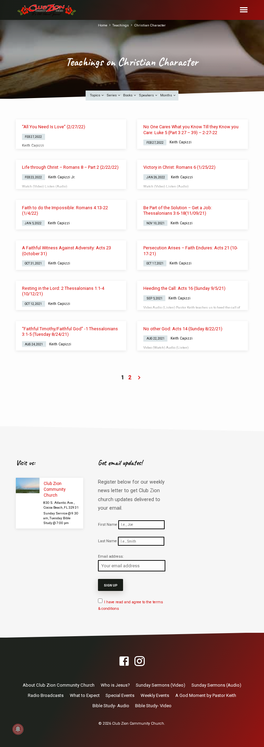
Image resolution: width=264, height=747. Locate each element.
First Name (107, 524)
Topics (95, 95)
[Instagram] (139, 661)
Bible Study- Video (153, 705)
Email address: (111, 556)
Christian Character (150, 25)
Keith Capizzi (33, 145)
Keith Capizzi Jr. (61, 177)
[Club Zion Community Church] (28, 486)
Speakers (147, 95)
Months (166, 95)
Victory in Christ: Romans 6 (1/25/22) (179, 167)
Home (102, 25)
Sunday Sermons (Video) (160, 685)
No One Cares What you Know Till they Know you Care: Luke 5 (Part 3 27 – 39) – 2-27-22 (191, 129)
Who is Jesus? (115, 685)
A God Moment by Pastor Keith (205, 695)
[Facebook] (124, 661)
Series (112, 95)
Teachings (120, 25)
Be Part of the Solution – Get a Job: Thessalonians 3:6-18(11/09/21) (177, 210)
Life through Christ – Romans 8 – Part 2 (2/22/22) (70, 167)
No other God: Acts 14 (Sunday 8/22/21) (182, 328)
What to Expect (85, 695)
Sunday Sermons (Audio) (216, 685)
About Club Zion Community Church (59, 685)
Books (128, 95)
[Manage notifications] (17, 729)
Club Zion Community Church (55, 489)
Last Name (107, 541)
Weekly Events (155, 695)
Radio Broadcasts (46, 695)
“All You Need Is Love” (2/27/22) (53, 126)
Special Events (120, 695)
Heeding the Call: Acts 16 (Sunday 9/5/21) (184, 288)
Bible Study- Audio (110, 705)
